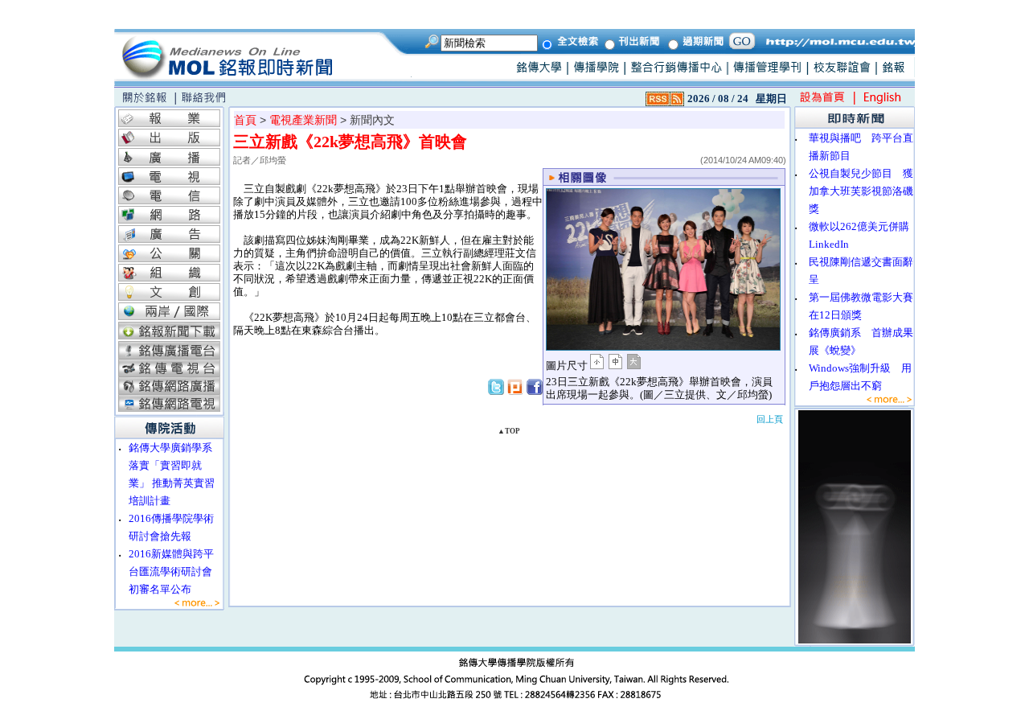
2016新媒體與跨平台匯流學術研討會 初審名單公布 (176, 571)
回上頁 (769, 419)
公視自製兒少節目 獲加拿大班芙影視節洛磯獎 (861, 191)
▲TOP (509, 431)
